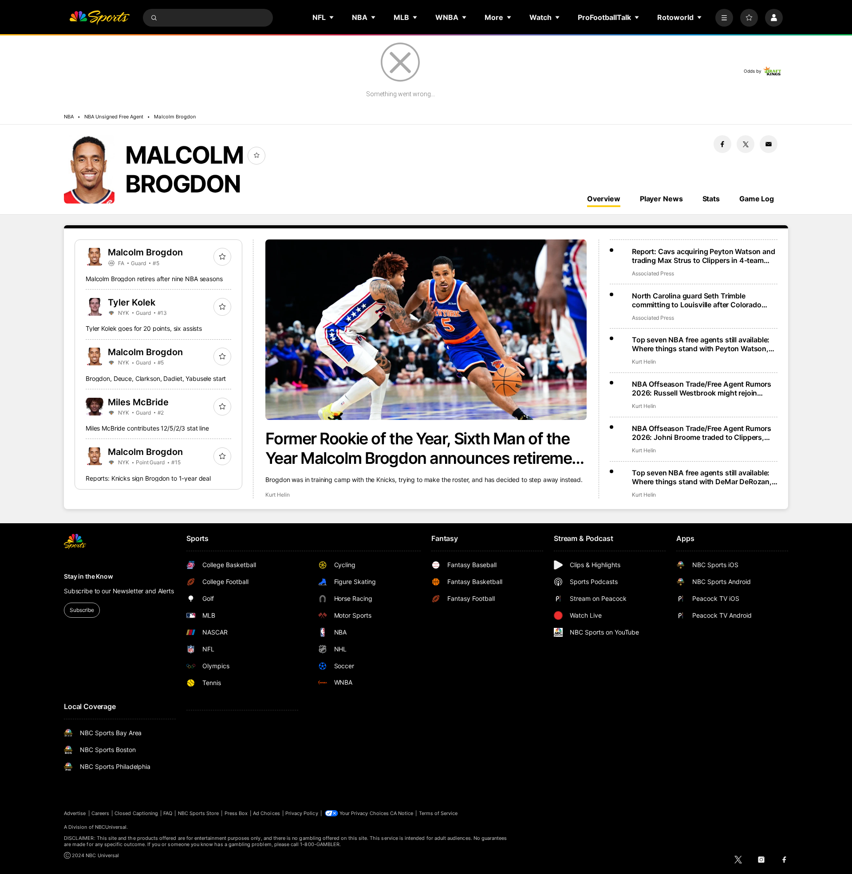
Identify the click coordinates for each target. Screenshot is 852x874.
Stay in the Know (88, 576)
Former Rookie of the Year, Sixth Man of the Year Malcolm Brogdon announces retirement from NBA (425, 448)
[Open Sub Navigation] (332, 17)
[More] (724, 18)
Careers (100, 813)
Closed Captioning (136, 813)
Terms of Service (438, 813)
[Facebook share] (722, 144)
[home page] (99, 17)
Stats (711, 198)
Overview (603, 198)
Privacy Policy (301, 813)
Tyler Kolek (131, 302)
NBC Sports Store (198, 813)
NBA (69, 117)
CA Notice (402, 813)
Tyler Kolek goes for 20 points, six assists (144, 328)
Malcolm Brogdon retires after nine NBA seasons (154, 278)
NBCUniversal (111, 827)
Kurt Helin (277, 494)
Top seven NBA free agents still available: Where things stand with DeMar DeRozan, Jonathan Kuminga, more (702, 477)
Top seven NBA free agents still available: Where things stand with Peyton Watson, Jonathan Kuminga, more (700, 344)
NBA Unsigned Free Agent (113, 117)
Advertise (75, 813)
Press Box (236, 813)
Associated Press (653, 273)
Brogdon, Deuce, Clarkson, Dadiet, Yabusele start (156, 378)
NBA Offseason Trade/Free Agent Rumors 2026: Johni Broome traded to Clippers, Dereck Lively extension (701, 433)
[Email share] (768, 144)
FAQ (167, 813)
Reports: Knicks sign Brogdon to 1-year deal (148, 478)
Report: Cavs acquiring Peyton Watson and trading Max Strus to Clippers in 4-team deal (703, 256)
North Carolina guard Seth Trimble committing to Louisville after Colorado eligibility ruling (696, 300)
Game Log (756, 198)
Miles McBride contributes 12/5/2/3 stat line (147, 428)
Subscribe (82, 610)
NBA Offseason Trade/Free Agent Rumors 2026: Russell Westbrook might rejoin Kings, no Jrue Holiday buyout (701, 388)
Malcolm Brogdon (175, 117)
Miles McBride (138, 402)
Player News (661, 198)
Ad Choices (266, 813)
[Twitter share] (745, 144)
